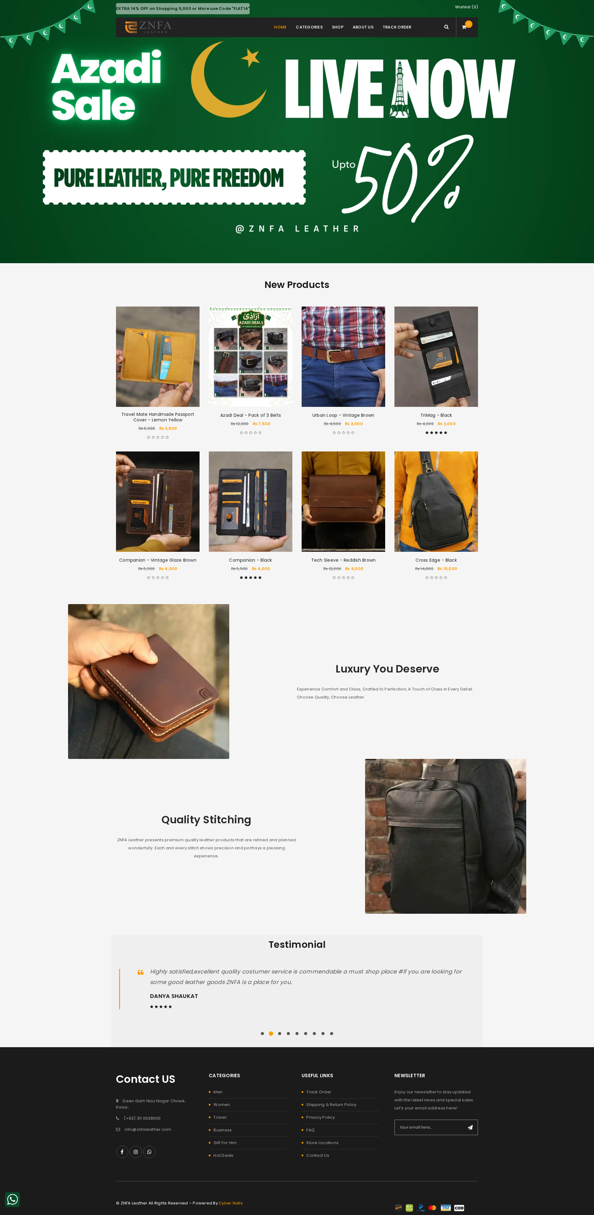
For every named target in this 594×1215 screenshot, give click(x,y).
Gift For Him (225, 1143)
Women (221, 1105)
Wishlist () (466, 7)
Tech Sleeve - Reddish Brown (343, 560)
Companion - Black (250, 560)
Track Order (318, 1092)
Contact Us (317, 1155)
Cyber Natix (231, 1203)
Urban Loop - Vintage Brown (343, 415)
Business (222, 1130)
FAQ (310, 1130)
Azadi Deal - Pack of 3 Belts (250, 415)
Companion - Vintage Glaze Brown (157, 560)
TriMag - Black (436, 415)
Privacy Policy (320, 1117)
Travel (219, 1117)
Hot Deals (223, 1155)
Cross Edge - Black (436, 560)
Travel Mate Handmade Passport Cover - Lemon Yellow (157, 417)
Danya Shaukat (174, 996)
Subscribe (470, 1127)
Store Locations (322, 1143)
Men (217, 1092)
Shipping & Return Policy (331, 1105)
